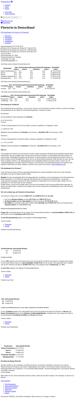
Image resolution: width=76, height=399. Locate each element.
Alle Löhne (8, 12)
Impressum (8, 389)
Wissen (7, 8)
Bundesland (8, 37)
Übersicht (8, 36)
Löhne (7, 7)
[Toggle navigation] (12, 1)
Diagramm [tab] (8, 224)
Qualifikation (9, 41)
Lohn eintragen (5, 381)
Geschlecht (8, 39)
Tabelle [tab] (7, 226)
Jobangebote (6, 22)
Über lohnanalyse (10, 384)
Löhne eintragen (10, 14)
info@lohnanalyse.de (58, 164)
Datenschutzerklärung (11, 386)
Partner (7, 393)
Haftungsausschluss (11, 388)
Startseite (7, 5)
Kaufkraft (8, 43)
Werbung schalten (10, 391)
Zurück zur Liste (7, 21)
